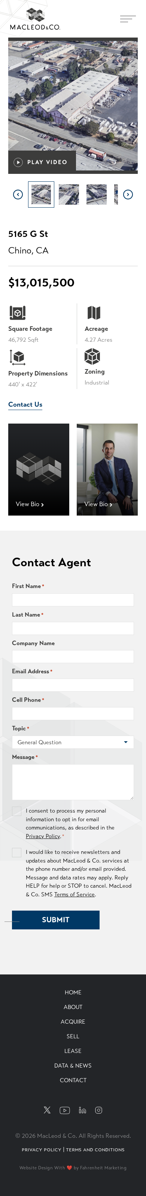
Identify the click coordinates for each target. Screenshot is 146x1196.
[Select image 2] (69, 194)
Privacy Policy (43, 836)
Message (25, 756)
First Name (28, 586)
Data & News (73, 1065)
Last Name (27, 614)
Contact (73, 1080)
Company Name (33, 643)
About (73, 1007)
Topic (20, 728)
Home (73, 992)
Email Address (32, 671)
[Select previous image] (18, 194)
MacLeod (24, 12)
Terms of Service (74, 894)
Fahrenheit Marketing (103, 1167)
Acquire (73, 1021)
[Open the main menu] (128, 19)
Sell (73, 1036)
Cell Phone (28, 699)
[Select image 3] (96, 194)
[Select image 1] (41, 194)
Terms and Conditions (95, 1149)
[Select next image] (128, 194)
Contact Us (25, 404)
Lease (73, 1051)
